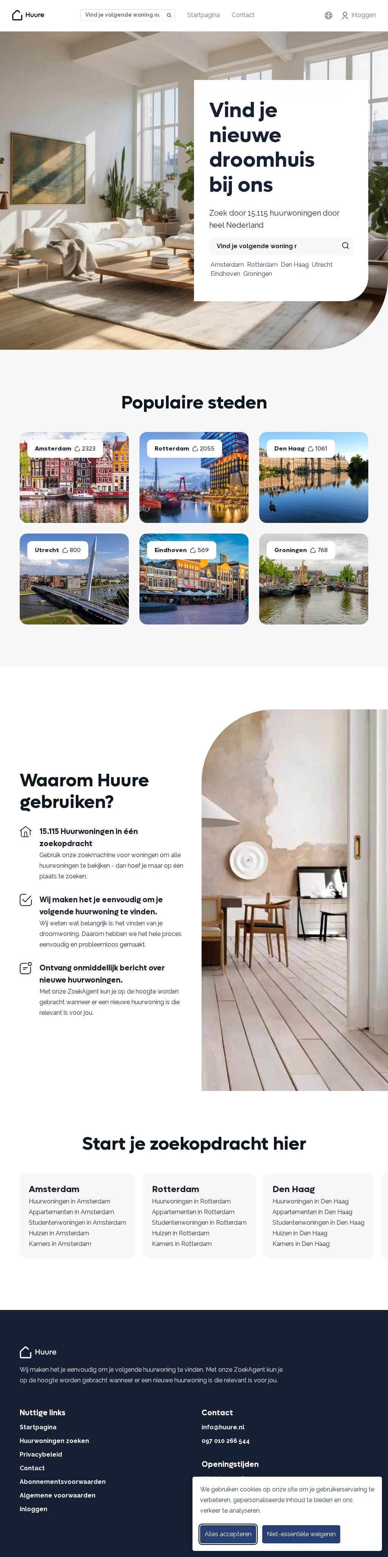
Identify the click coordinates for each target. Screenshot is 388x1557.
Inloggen (363, 15)
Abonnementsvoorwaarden (63, 1481)
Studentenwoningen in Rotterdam (199, 1222)
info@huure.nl (223, 1427)
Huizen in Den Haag (299, 1233)
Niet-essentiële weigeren (301, 1534)
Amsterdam (227, 264)
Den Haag (295, 264)
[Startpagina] (39, 1352)
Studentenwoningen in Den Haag (318, 1222)
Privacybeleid (41, 1454)
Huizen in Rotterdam (181, 1233)
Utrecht (322, 264)
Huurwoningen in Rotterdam (191, 1201)
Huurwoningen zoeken (54, 1440)
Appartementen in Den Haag (312, 1212)
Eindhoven (225, 273)
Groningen (257, 273)
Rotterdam (262, 264)
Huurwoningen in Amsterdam (69, 1201)
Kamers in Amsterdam (60, 1243)
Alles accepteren (228, 1534)
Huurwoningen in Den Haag (310, 1201)
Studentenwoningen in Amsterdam (77, 1222)
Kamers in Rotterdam (182, 1243)
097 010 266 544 (226, 1440)
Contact (243, 15)
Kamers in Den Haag (301, 1243)
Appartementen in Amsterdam (71, 1212)
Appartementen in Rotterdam (193, 1212)
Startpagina (203, 15)
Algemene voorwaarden (57, 1495)
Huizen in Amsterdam (59, 1233)
